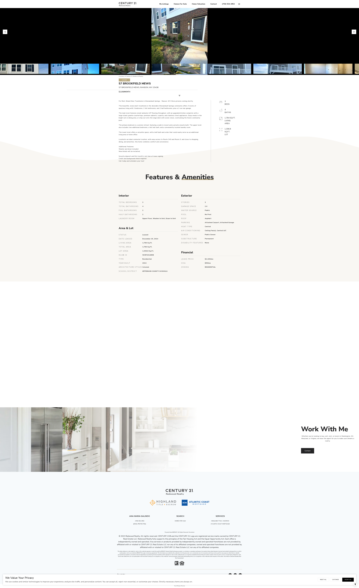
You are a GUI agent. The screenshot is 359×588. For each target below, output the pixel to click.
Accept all (348, 579)
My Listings (164, 4)
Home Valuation (198, 4)
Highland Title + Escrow (220, 521)
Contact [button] (308, 451)
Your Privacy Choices (179, 586)
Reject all (323, 579)
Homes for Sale (180, 4)
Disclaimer (191, 532)
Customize (335, 579)
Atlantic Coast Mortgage (220, 524)
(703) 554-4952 (228, 4)
